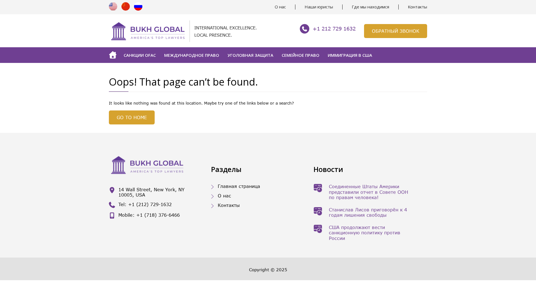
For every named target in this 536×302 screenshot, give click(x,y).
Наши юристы (319, 7)
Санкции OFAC (140, 55)
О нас (280, 7)
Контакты (417, 7)
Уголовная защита (250, 55)
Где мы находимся (370, 7)
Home (114, 55)
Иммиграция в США (350, 55)
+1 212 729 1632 (334, 28)
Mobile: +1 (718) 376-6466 (149, 215)
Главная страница (239, 186)
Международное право (191, 55)
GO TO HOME (132, 117)
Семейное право (300, 55)
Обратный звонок (395, 31)
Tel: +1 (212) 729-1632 (145, 204)
